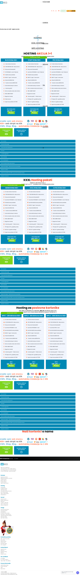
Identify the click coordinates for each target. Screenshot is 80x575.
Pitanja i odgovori (3, 480)
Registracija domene (4, 477)
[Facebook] (1, 572)
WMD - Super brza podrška (5, 538)
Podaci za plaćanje (4, 566)
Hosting (45, 43)
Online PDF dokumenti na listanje (6, 515)
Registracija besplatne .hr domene (6, 478)
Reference (2, 552)
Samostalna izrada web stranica (6, 491)
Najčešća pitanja (3, 541)
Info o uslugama (3, 544)
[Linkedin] (4, 572)
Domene (45, 22)
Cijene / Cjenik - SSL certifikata (5, 560)
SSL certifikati (3, 558)
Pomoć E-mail (3, 542)
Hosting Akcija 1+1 (3, 494)
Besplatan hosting (4, 551)
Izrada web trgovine (4, 510)
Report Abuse (3, 568)
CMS (8, 574)
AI (43, 147)
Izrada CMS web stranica (5, 509)
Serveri (45, 64)
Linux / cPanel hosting (4, 492)
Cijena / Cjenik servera (4, 503)
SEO (16, 574)
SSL (44, 85)
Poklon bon (2, 550)
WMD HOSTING (11, 458)
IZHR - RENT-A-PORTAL (4, 517)
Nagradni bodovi (3, 549)
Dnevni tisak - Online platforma (6, 514)
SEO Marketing (3, 511)
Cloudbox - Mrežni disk (4, 502)
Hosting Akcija (3, 487)
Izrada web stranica (4, 574)
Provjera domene (3, 481)
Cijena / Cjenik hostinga (5, 493)
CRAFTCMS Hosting (4, 489)
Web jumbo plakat (4, 516)
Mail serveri (2, 501)
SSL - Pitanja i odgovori (4, 559)
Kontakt (45, 127)
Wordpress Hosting (4, 488)
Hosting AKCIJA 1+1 (13, 574)
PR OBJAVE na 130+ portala (5, 513)
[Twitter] (3, 572)
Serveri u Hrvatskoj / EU (4, 505)
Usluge (45, 106)
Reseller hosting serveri (4, 500)
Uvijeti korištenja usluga (4, 565)
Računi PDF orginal (4, 543)
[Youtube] (6, 572)
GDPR (1, 567)
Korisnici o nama (3, 554)
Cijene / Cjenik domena (4, 483)
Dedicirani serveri (3, 499)
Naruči (12, 112)
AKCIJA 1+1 (63, 10)
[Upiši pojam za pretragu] (51, 10)
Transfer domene (3, 479)
